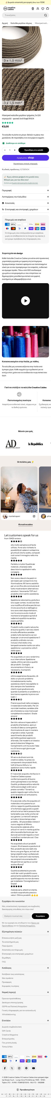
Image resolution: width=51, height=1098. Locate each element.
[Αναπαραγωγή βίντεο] (25, 301)
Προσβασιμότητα (27, 1090)
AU (2, 1094)
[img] (25, 541)
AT (6, 1094)
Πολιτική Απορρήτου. (27, 926)
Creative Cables (14, 1077)
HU (45, 1094)
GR (37, 1094)
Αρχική (5, 23)
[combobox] (25, 15)
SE (29, 1096)
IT (6, 1096)
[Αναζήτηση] (45, 15)
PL (17, 1096)
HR (41, 1094)
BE (10, 1094)
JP (10, 1096)
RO (22, 1096)
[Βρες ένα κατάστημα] (32, 8)
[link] (12, 444)
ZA (44, 1096)
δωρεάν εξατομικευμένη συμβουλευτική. (25, 183)
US (40, 1096)
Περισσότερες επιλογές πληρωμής (25, 164)
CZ (17, 1094)
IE (48, 1094)
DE (21, 1094)
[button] (8, 123)
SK (25, 1096)
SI (32, 1096)
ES (29, 1094)
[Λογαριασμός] (37, 8)
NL (14, 1096)
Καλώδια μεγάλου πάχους (21, 23)
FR (33, 1094)
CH (13, 1094)
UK (36, 1096)
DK (25, 1094)
